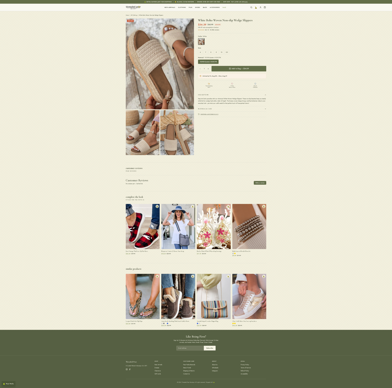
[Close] (216, 179)
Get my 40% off (196, 203)
